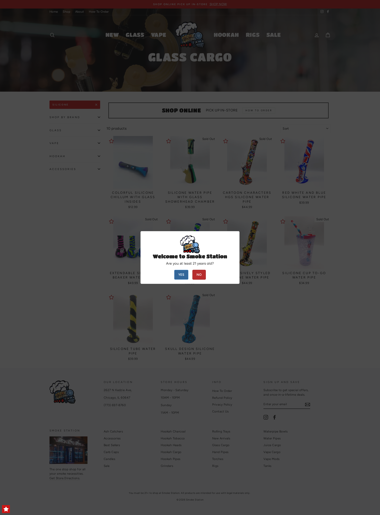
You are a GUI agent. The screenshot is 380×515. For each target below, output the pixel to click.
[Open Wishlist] (6, 509)
